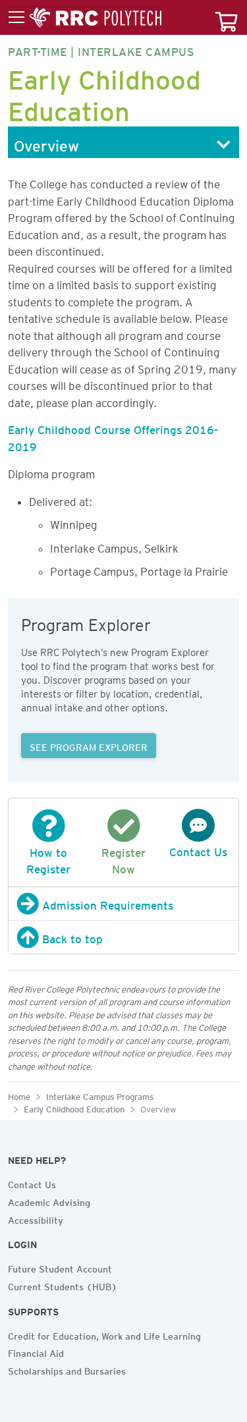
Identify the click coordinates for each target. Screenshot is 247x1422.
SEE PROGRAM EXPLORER (89, 745)
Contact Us (32, 1183)
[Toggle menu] (85, 18)
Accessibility (35, 1218)
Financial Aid (36, 1351)
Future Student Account (60, 1267)
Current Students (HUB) (62, 1285)
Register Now (123, 858)
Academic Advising (49, 1200)
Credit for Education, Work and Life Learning (104, 1334)
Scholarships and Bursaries (67, 1369)
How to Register (48, 858)
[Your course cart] (226, 17)
